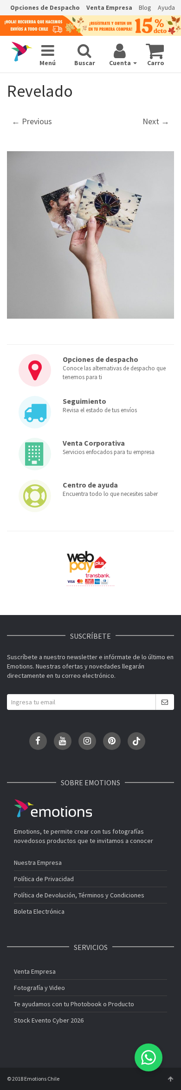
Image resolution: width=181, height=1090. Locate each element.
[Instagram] (87, 741)
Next (155, 121)
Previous (32, 121)
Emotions (53, 808)
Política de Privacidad (44, 879)
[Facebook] (38, 741)
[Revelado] (90, 235)
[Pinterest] (112, 741)
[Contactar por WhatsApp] (148, 1057)
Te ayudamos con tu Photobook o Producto (74, 1004)
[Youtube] (62, 741)
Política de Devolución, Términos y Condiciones (79, 895)
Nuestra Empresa (38, 862)
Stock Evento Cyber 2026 (49, 1020)
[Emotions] (22, 52)
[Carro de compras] (154, 50)
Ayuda (166, 7)
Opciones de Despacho (45, 7)
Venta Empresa (109, 7)
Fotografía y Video (39, 987)
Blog (145, 7)
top (170, 1079)
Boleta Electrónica (39, 911)
